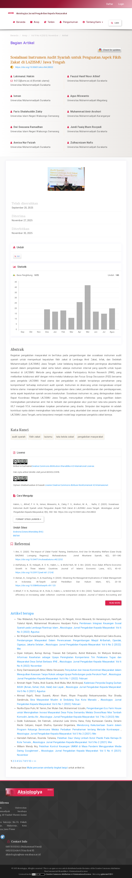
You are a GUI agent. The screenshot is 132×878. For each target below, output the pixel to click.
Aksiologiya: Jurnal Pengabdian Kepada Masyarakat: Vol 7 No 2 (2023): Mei (79, 717)
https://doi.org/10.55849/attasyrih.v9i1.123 (35, 585)
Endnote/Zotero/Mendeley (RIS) (28, 532)
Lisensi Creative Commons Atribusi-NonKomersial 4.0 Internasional (76, 485)
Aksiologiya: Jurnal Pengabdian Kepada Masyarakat (41, 13)
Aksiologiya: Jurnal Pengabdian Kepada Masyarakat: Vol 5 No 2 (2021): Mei (56, 733)
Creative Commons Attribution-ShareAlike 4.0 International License (63, 466)
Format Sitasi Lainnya (28, 519)
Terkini (51, 22)
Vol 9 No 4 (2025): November (44, 35)
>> (35, 761)
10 (29, 761)
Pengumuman (70, 22)
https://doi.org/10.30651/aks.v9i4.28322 (34, 67)
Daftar (109, 4)
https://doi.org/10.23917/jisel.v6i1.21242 (34, 572)
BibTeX (16, 535)
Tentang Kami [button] (93, 22)
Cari (116, 23)
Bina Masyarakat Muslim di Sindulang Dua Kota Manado (64, 699)
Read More (114, 603)
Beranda (20, 22)
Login (121, 4)
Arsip (36, 22)
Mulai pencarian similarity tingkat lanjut (47, 767)
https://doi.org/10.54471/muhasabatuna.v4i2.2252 (39, 559)
